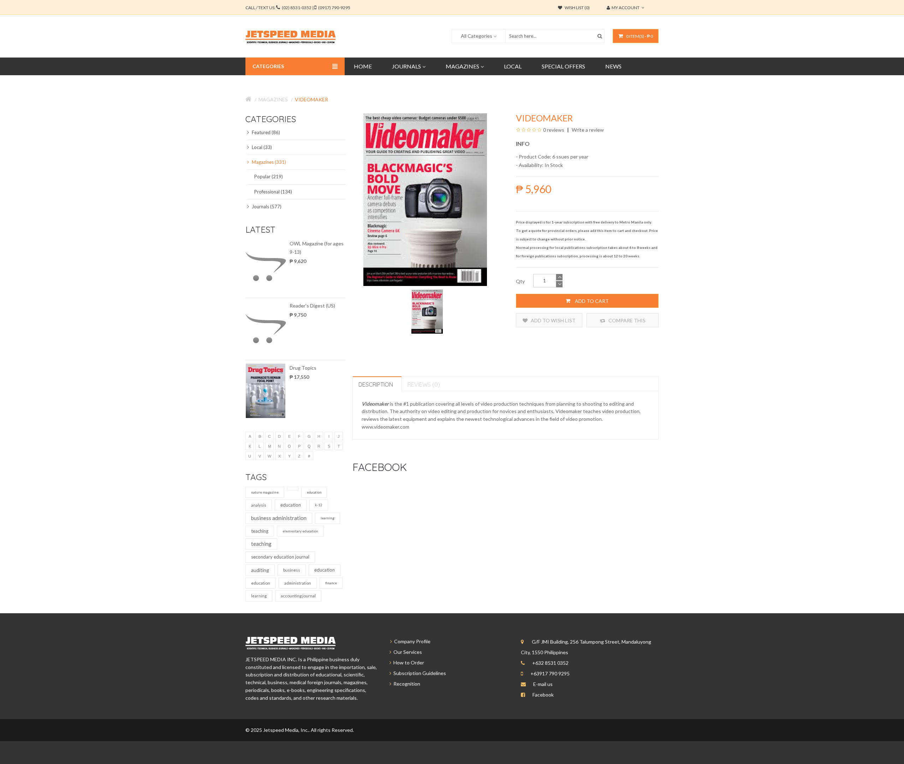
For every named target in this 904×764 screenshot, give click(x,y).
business (291, 570)
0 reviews (553, 130)
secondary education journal (280, 557)
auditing (260, 570)
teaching (259, 531)
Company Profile (411, 641)
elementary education (300, 531)
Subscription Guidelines (418, 673)
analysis (258, 505)
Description (375, 384)
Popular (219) (268, 176)
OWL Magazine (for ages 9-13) (317, 247)
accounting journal (298, 595)
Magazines (273, 99)
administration (297, 583)
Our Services (406, 652)
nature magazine (265, 492)
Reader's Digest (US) (312, 306)
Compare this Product (626, 322)
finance (331, 583)
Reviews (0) (424, 384)
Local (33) (261, 147)
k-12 (318, 505)
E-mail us (543, 684)
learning (327, 518)
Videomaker (311, 99)
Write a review (587, 130)
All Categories (476, 36)
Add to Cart (591, 301)
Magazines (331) (268, 162)
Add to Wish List (553, 320)
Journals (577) (266, 206)
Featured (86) (265, 132)
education (314, 492)
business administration (279, 518)
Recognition (405, 684)
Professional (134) (273, 192)
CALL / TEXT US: (297, 7)
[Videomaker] (427, 311)
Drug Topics (303, 368)
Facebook (543, 695)
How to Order (407, 662)
